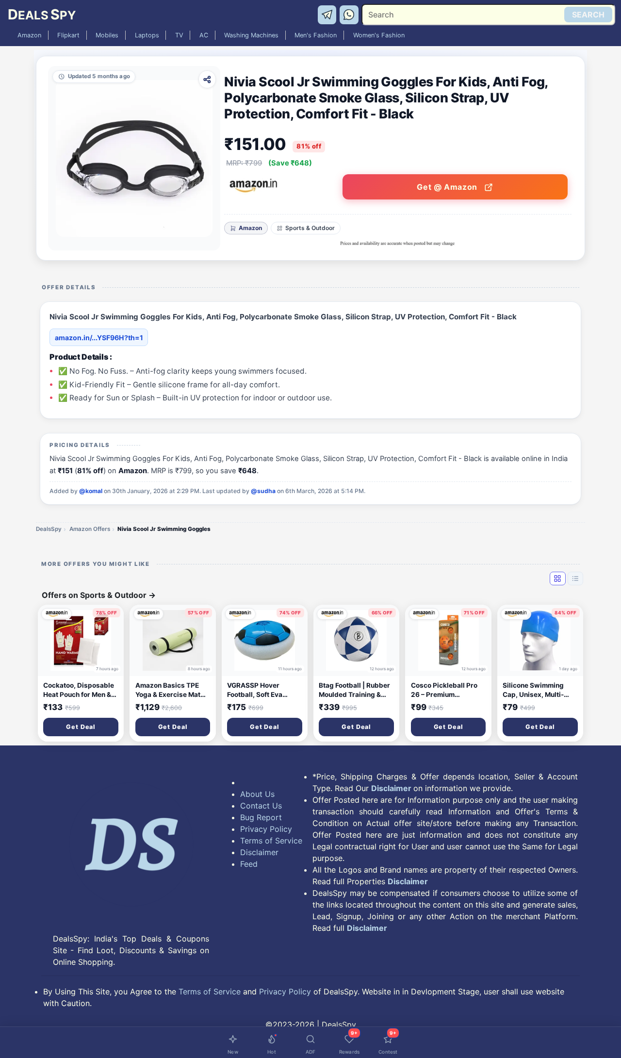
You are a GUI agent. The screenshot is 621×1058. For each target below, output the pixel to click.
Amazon (29, 35)
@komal (90, 491)
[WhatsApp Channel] (349, 14)
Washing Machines (251, 35)
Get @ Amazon (448, 187)
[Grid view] (557, 578)
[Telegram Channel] (329, 14)
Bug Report (261, 817)
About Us (257, 794)
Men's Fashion (315, 35)
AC (203, 35)
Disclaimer (259, 852)
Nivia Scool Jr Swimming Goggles (164, 529)
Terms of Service (271, 840)
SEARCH (588, 14)
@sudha (263, 491)
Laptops (147, 35)
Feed (249, 864)
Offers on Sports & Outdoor (99, 595)
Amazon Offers (89, 529)
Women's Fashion (379, 35)
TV (179, 35)
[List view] (575, 578)
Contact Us (261, 805)
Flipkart (68, 35)
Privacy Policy (266, 829)
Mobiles (107, 35)
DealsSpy (49, 529)
